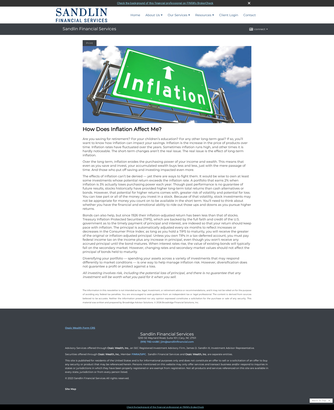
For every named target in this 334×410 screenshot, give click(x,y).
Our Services (177, 15)
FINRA (135, 354)
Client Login (228, 15)
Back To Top (319, 400)
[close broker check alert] (249, 3)
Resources (203, 15)
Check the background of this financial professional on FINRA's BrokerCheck (165, 3)
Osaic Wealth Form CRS (80, 327)
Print (89, 43)
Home (135, 15)
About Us (152, 15)
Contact (249, 15)
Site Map (70, 389)
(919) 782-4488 (149, 341)
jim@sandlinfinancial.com (177, 341)
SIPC (143, 354)
